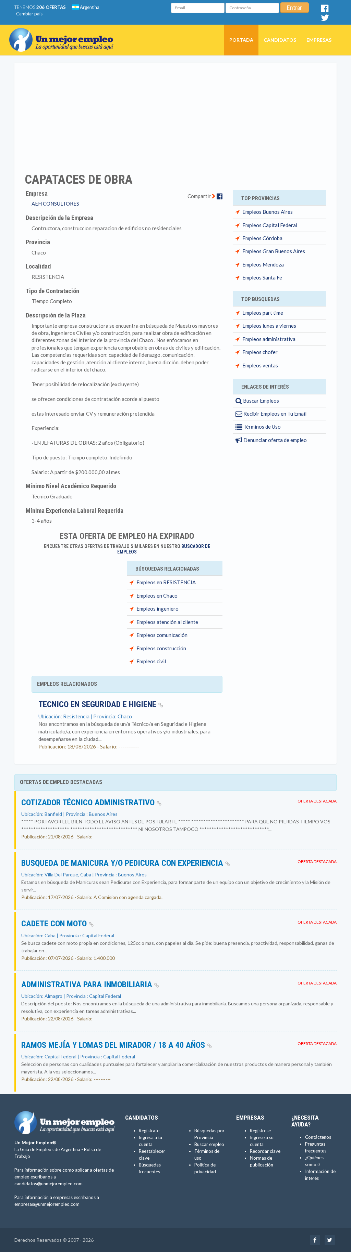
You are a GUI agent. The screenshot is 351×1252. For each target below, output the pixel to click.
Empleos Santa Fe (262, 277)
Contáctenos (318, 1137)
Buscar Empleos (260, 400)
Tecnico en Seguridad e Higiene (98, 704)
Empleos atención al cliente (167, 622)
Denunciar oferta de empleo (274, 440)
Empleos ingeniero (157, 608)
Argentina (89, 7)
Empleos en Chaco (157, 595)
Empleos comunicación (161, 635)
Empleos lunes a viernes (269, 326)
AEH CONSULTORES (55, 203)
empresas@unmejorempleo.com (47, 1204)
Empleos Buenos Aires (267, 212)
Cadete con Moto (55, 923)
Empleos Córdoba (262, 238)
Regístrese (260, 1130)
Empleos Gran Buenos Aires (273, 251)
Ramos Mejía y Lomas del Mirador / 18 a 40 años (114, 1045)
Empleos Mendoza (263, 264)
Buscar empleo (209, 1144)
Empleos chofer (260, 352)
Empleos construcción (161, 648)
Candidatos (280, 40)
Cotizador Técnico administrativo (89, 802)
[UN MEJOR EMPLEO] (64, 33)
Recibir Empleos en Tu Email (274, 413)
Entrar (294, 7)
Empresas (318, 40)
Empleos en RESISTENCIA (166, 582)
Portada (241, 40)
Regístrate (149, 1130)
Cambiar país (29, 13)
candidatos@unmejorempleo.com (48, 1183)
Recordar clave (265, 1151)
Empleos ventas (260, 365)
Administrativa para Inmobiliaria (87, 984)
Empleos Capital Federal (269, 225)
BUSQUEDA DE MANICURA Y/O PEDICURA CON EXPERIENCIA (123, 863)
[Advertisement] (175, 113)
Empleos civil (151, 661)
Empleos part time (262, 313)
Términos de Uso (261, 426)
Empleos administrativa (268, 339)
